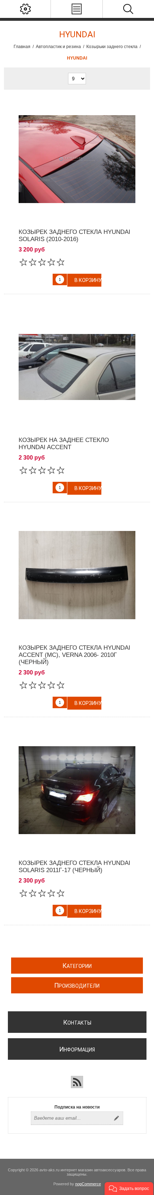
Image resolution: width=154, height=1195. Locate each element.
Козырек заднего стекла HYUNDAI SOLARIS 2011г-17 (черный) (74, 867)
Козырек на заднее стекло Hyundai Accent (64, 444)
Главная (22, 46)
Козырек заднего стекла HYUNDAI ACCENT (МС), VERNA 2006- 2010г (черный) (74, 654)
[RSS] (77, 1082)
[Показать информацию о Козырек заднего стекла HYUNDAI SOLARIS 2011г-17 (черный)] (77, 790)
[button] (129, 1188)
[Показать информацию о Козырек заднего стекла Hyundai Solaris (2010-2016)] (77, 159)
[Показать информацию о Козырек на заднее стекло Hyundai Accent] (77, 367)
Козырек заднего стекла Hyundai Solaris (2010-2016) (74, 236)
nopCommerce (88, 1184)
